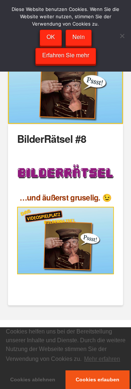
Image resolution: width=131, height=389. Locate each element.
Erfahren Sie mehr (65, 55)
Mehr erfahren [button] (102, 359)
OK (51, 37)
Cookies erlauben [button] (97, 379)
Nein (78, 37)
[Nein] (122, 35)
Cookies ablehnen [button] (32, 379)
